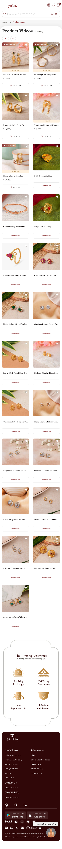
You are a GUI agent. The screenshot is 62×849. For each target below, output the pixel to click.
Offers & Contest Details (40, 760)
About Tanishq (36, 769)
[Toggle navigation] (4, 6)
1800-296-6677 (11, 787)
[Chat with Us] (25, 804)
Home (5, 22)
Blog (33, 755)
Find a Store (9, 778)
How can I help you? (44, 824)
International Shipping (13, 760)
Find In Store (46, 185)
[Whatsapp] (6, 804)
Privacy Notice (38, 837)
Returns (8, 773)
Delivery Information (13, 755)
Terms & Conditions (26, 837)
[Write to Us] (15, 804)
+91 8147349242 (12, 797)
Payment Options (11, 764)
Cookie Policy (36, 773)
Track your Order (11, 769)
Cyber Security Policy (11, 837)
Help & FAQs (36, 764)
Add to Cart (17, 85)
